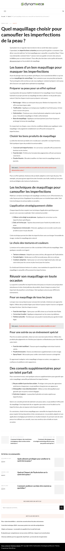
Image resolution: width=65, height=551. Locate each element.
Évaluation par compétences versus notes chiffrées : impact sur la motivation (25, 533)
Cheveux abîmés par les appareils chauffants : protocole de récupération (24, 537)
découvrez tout (15, 61)
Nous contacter (5, 546)
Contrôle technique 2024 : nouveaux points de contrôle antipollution (22, 525)
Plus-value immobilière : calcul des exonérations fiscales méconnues (22, 521)
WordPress (12, 548)
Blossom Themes (54, 546)
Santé (15, 23)
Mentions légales (15, 546)
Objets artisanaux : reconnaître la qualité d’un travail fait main (20, 529)
